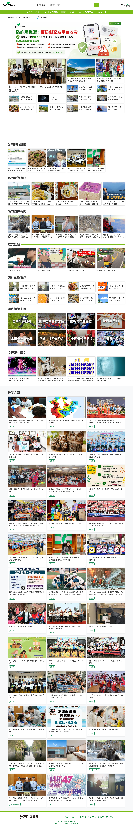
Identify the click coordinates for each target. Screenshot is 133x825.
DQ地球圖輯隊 (51, 12)
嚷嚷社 (64, 12)
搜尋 (72, 12)
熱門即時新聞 (17, 145)
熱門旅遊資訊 (17, 178)
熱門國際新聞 (17, 211)
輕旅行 (38, 12)
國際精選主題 (17, 309)
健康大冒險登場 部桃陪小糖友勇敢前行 (103, 729)
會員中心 (74, 817)
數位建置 (101, 817)
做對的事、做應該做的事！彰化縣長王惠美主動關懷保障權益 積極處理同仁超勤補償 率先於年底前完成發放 (106, 594)
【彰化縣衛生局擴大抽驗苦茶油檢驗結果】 (104, 626)
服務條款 (83, 817)
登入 (123, 5)
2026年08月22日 (14, 18)
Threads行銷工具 (85, 12)
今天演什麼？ (17, 352)
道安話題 (14, 244)
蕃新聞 (30, 12)
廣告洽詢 (109, 817)
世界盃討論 (101, 12)
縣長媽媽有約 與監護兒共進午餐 (21, 626)
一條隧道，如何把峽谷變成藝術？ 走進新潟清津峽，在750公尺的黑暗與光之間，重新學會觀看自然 (26, 766)
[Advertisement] (62, 128)
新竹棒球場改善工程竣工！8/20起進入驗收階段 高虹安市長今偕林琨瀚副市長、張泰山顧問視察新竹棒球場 (66, 594)
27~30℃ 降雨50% (38, 17)
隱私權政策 (92, 817)
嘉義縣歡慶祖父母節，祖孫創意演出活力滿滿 (65, 523)
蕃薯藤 (8, 4)
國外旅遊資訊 (17, 278)
